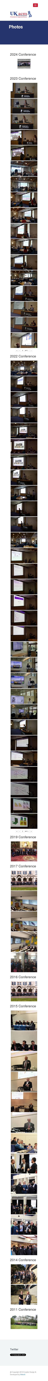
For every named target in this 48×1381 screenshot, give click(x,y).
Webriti (22, 1375)
